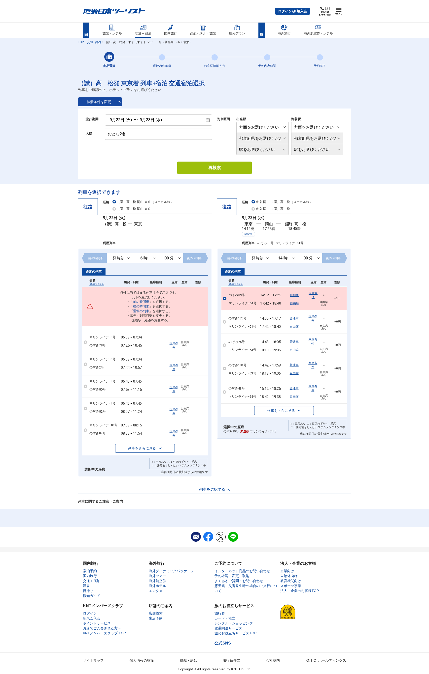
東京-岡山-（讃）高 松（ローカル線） (284, 202)
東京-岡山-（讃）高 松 (273, 209)
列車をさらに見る (142, 448)
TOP (81, 42)
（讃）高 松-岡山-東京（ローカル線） (145, 202)
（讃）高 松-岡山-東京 (134, 209)
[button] (292, 11)
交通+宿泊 (94, 42)
